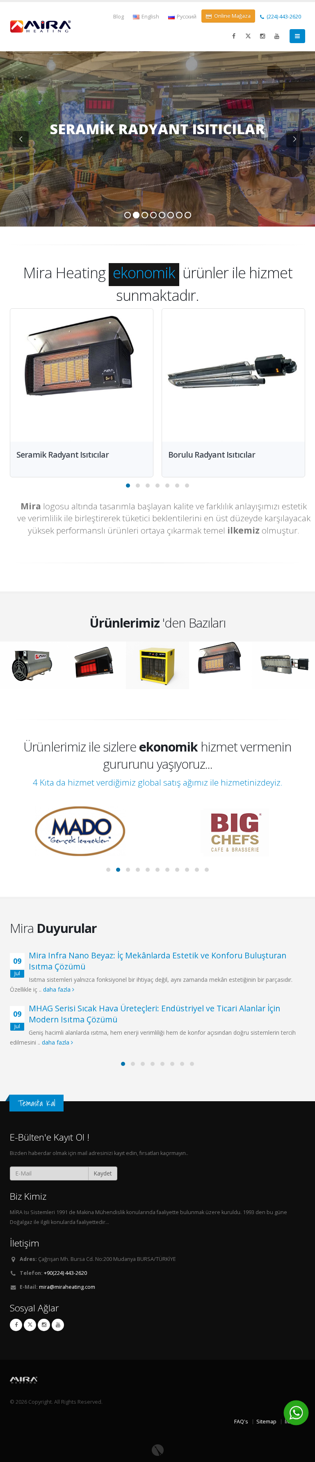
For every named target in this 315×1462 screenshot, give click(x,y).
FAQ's (241, 1421)
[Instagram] (262, 36)
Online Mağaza (232, 15)
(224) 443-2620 (283, 16)
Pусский (186, 16)
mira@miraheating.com (67, 1286)
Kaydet (103, 1173)
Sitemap (266, 1421)
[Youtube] (58, 1325)
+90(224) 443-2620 (65, 1273)
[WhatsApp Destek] (296, 1412)
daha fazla (57, 989)
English (149, 16)
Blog (118, 16)
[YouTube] (277, 36)
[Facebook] (234, 36)
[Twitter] (248, 36)
